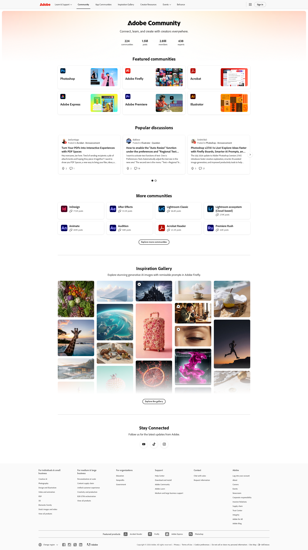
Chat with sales (200, 476)
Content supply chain (85, 483)
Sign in (260, 4)
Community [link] (83, 4)
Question (156, 142)
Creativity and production (87, 492)
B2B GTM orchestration (86, 496)
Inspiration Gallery (126, 4)
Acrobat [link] (80, 142)
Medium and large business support (169, 493)
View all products (45, 513)
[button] (250, 4)
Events (166, 4)
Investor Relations (240, 502)
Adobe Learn (160, 489)
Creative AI (42, 479)
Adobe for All (238, 519)
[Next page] (250, 154)
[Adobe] (45, 4)
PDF (40, 496)
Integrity (236, 515)
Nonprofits (120, 480)
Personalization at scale (86, 479)
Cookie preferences (202, 544)
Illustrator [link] (145, 142)
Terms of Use (187, 544)
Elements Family (45, 505)
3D (39, 500)
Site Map (252, 544)
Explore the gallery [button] (154, 401)
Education (120, 476)
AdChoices (265, 544)
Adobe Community (162, 484)
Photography (43, 483)
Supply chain (238, 506)
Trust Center (237, 510)
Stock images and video (47, 509)
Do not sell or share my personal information (229, 544)
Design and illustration (47, 487)
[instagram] (69, 544)
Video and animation (46, 492)
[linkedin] (80, 544)
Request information (202, 480)
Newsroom (237, 493)
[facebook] (63, 544)
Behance (181, 4)
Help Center (159, 476)
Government (121, 484)
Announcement (92, 142)
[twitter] (75, 544)
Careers (236, 484)
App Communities (103, 4)
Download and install (163, 480)
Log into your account (241, 476)
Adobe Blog (237, 523)
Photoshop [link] (211, 142)
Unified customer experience (88, 487)
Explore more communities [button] (154, 241)
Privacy (177, 544)
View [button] (88, 313)
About (235, 480)
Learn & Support (62, 4)
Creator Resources (148, 4)
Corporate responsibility (242, 497)
